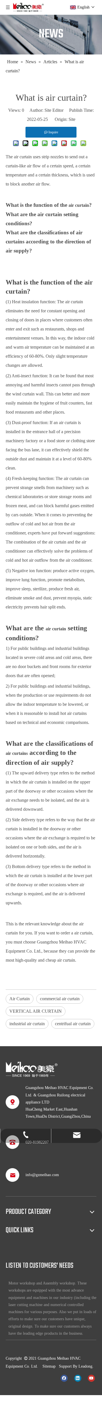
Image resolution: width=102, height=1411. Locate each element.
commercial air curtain (60, 998)
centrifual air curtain (73, 1023)
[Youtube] (91, 1377)
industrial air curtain (27, 1023)
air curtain (23, 156)
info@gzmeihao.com (42, 1175)
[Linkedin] (77, 1377)
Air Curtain (19, 998)
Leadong (85, 1366)
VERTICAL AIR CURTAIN (35, 1011)
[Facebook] (64, 1377)
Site (72, 119)
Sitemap (49, 1366)
